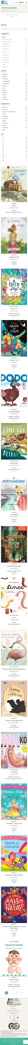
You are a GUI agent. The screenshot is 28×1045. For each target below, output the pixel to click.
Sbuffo (14, 206)
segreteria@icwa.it (14, 1021)
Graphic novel (6, 46)
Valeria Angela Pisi (14, 465)
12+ (3, 158)
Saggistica (5, 67)
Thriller (4, 97)
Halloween (5, 116)
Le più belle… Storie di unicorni (14, 875)
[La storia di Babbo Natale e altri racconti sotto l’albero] (14, 904)
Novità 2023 (5, 55)
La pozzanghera (14, 514)
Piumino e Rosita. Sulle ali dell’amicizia (14, 669)
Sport (3, 130)
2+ (3, 137)
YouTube (21, 2)
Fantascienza (6, 81)
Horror (4, 90)
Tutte (4, 37)
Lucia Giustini (15, 774)
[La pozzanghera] (14, 493)
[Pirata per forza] (14, 338)
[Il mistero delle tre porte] (14, 544)
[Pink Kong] (14, 750)
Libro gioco (14, 564)
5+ (3, 144)
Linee (14, 617)
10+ (3, 156)
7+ (3, 149)
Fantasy (4, 86)
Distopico (4, 76)
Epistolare (5, 79)
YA (3, 160)
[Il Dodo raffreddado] (14, 390)
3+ (3, 140)
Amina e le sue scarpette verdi (14, 720)
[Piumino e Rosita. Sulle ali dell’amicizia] (14, 647)
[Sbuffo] (14, 184)
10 (17, 993)
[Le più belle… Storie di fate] (14, 802)
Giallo (3, 88)
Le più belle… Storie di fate (14, 823)
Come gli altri (14, 463)
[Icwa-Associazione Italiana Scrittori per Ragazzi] (4, 2)
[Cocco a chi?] (14, 287)
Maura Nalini (15, 825)
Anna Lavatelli (14, 982)
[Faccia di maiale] (14, 958)
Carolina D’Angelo (15, 671)
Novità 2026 (5, 62)
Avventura (5, 109)
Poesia (4, 64)
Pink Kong (14, 772)
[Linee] (14, 596)
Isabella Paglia (14, 310)
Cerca (25, 29)
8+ (3, 151)
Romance (4, 92)
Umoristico (5, 99)
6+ (3, 147)
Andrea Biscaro (14, 568)
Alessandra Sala (14, 259)
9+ (3, 153)
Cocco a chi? (14, 309)
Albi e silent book (14, 306)
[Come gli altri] (14, 441)
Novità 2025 (5, 60)
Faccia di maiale (14, 980)
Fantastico (6, 83)
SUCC (21, 993)
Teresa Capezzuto (14, 207)
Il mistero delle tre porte (14, 566)
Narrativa (14, 203)
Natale (4, 121)
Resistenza (5, 123)
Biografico (5, 74)
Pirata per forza (14, 360)
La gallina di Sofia (14, 257)
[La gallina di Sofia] (14, 235)
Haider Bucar (14, 413)
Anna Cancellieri (14, 516)
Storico (4, 95)
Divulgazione (14, 409)
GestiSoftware (14, 1043)
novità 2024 (5, 57)
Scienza (4, 125)
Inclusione (5, 118)
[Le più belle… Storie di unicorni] (14, 853)
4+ (3, 142)
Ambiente (4, 107)
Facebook (18, 2)
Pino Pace (15, 362)
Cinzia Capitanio (14, 619)
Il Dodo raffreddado (14, 411)
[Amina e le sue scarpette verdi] (14, 699)
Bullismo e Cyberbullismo (9, 112)
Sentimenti (5, 127)
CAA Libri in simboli (7, 41)
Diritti (3, 114)
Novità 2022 (5, 53)
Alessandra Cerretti (14, 722)
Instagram (23, 2)
